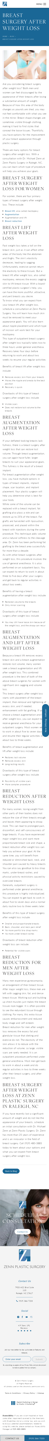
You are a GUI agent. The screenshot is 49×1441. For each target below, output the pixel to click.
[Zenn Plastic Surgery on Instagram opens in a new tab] (18, 1317)
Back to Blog (11, 1171)
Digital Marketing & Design (27, 1403)
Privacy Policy (29, 1393)
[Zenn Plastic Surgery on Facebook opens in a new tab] (22, 1317)
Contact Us (22, 1231)
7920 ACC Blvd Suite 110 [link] (24, 1290)
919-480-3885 (19, 1429)
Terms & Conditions (13, 1393)
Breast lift (10, 210)
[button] (44, 4)
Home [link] (5, 36)
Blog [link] (12, 36)
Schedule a (23, 1218)
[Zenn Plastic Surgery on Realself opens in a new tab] (31, 1317)
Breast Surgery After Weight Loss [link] (18, 39)
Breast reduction (13, 220)
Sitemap (41, 1393)
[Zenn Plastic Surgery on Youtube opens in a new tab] (26, 1317)
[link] (24, 1299)
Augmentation (12, 214)
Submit (39, 1359)
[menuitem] (18, 1317)
